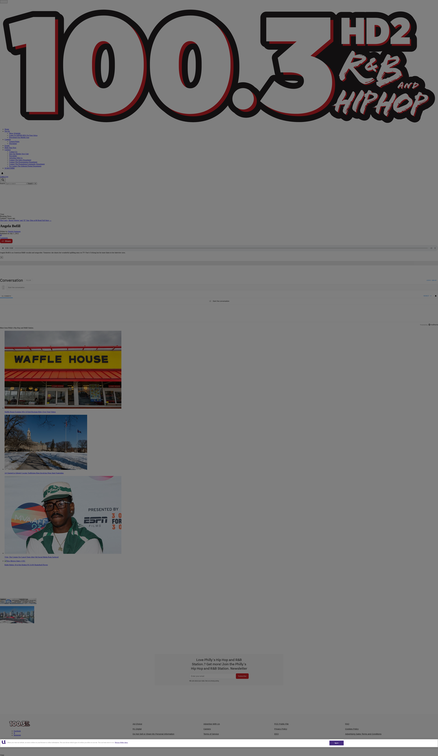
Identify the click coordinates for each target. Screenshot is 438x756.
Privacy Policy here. (121, 742)
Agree (337, 743)
